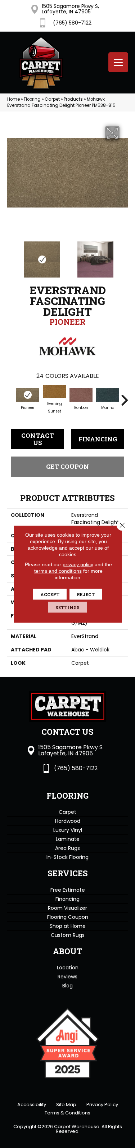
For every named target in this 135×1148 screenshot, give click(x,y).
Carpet (52, 99)
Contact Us (37, 439)
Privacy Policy (102, 1104)
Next (124, 255)
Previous (10, 255)
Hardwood (67, 821)
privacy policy (78, 564)
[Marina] (107, 395)
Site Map (66, 1104)
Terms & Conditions (67, 1112)
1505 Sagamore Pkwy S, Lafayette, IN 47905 (70, 9)
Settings (67, 607)
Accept (49, 594)
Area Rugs (67, 848)
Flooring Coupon (67, 917)
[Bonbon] (81, 395)
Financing (97, 439)
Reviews (67, 976)
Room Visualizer (67, 908)
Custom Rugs (68, 935)
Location (67, 967)
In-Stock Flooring (67, 857)
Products (73, 99)
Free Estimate (67, 890)
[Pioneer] (27, 395)
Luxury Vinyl (67, 830)
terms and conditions (58, 570)
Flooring (32, 99)
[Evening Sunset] (54, 391)
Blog (67, 985)
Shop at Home (68, 926)
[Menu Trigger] (118, 62)
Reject (86, 594)
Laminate (68, 839)
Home (13, 99)
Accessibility (31, 1104)
